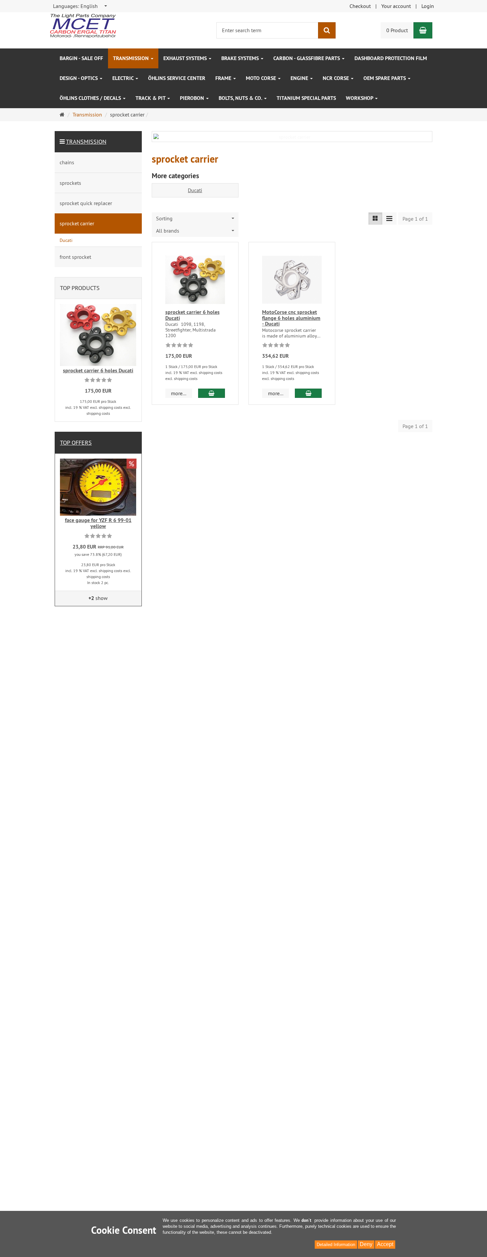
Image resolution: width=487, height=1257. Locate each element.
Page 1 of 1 (415, 218)
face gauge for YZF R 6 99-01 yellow (98, 523)
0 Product (397, 30)
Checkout (360, 6)
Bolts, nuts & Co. (241, 98)
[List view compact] (389, 218)
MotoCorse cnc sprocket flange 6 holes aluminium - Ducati (291, 318)
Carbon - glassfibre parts (307, 58)
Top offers (76, 442)
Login (427, 6)
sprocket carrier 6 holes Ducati (192, 315)
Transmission (131, 58)
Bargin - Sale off (81, 58)
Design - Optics (79, 78)
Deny (366, 1244)
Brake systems (240, 58)
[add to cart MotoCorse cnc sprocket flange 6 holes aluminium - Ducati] (308, 393)
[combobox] (80, 6)
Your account (396, 6)
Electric (123, 78)
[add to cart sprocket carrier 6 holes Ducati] (211, 393)
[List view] (375, 218)
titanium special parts (306, 98)
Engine (300, 78)
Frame (224, 78)
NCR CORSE (336, 78)
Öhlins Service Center (176, 78)
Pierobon (192, 98)
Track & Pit (151, 98)
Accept (385, 1244)
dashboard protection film (390, 58)
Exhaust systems (185, 58)
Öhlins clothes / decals (91, 98)
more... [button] (178, 393)
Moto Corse (261, 78)
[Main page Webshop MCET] (83, 25)
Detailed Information (336, 1244)
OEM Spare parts (385, 78)
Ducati (195, 190)
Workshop (360, 98)
